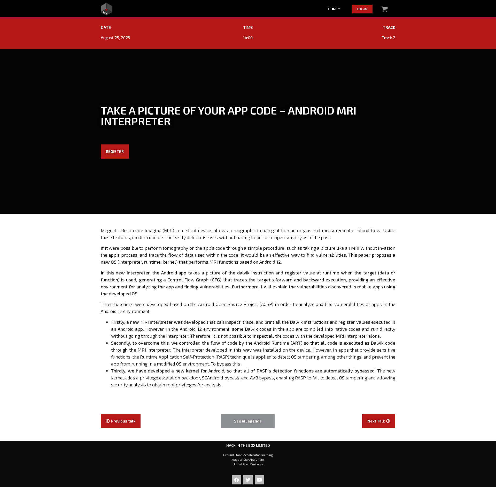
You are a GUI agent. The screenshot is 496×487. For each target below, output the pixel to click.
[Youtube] (259, 479)
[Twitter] (248, 479)
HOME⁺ (334, 9)
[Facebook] (236, 479)
